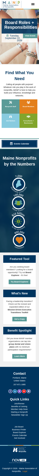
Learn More (19, 356)
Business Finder (19, 430)
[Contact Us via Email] (29, 391)
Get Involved (19, 438)
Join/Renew (19, 404)
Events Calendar (19, 435)
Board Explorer (19, 432)
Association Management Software (19, 462)
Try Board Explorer (19, 282)
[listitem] (19, 37)
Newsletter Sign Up (19, 415)
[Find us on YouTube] (24, 391)
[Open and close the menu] (29, 4)
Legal (24, 471)
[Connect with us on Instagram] (19, 391)
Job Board (19, 427)
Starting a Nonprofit (19, 412)
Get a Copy (19, 319)
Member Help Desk (19, 409)
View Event (30, 36)
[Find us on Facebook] (10, 391)
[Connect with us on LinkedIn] (15, 391)
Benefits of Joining (19, 406)
